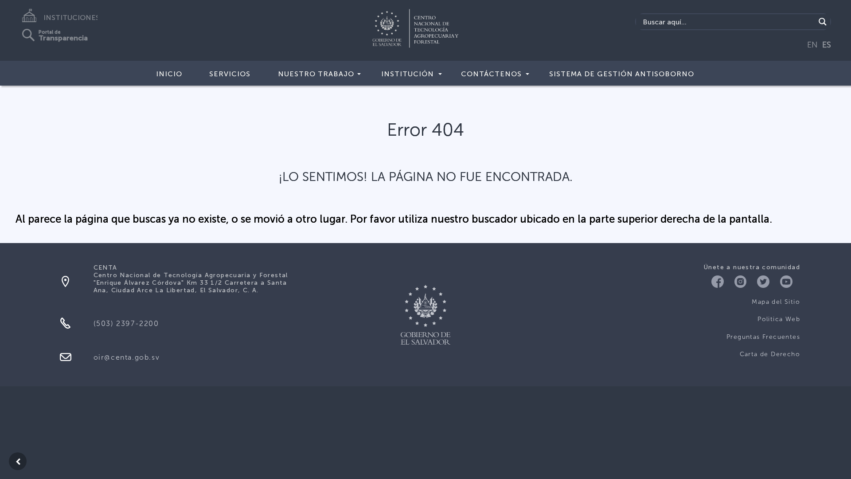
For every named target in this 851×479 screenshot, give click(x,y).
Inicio (169, 74)
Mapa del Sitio (776, 302)
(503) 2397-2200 (126, 323)
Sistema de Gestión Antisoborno (621, 74)
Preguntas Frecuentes (763, 337)
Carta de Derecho (770, 354)
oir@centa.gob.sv (127, 357)
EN (812, 45)
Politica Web (778, 319)
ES (826, 45)
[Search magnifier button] (822, 21)
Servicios (229, 74)
